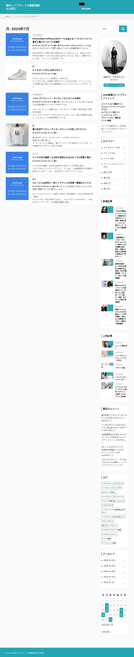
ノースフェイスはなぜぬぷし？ (113, 517)
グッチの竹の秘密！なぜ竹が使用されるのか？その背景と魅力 (61, 157)
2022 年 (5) (109, 582)
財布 (107, 183)
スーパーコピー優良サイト (112, 104)
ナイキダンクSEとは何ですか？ (47, 70)
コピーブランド (108, 521)
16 (107, 610)
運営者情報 (86, 9)
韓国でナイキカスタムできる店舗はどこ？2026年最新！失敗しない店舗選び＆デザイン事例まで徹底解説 (121, 317)
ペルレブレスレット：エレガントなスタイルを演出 (56, 98)
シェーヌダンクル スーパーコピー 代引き (121, 358)
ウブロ (104, 505)
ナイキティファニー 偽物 (111, 530)
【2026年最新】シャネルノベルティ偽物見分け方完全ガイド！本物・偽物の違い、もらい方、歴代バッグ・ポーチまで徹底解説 (121, 220)
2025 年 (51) (110, 566)
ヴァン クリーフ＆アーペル (55, 105)
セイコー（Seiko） (109, 492)
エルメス (121, 501)
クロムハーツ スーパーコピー (113, 107)
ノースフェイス (108, 488)
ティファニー (107, 497)
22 (103, 615)
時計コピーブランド (109, 525)
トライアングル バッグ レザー (120, 378)
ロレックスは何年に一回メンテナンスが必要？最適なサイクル (61, 183)
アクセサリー (37, 35)
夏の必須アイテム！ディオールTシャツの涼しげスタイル (59, 129)
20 (121, 610)
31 (110, 619)
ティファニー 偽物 (109, 543)
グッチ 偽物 (106, 120)
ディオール (83, 48)
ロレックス (58, 189)
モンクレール (118, 497)
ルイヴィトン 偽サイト (110, 112)
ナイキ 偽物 (106, 539)
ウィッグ (109, 153)
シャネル (118, 488)
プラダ (104, 109)
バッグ (35, 154)
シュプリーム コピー (109, 115)
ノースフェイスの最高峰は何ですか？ (113, 511)
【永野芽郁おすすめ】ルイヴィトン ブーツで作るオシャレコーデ (114, 437)
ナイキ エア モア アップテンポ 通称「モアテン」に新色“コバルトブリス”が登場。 (121, 391)
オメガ (120, 483)
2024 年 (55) (110, 571)
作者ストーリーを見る (114, 85)
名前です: (107, 77)
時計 (34, 179)
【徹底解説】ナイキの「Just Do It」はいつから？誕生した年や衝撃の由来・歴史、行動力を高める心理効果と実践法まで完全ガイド (120, 247)
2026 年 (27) (110, 560)
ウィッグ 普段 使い (121, 347)
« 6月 (103, 632)
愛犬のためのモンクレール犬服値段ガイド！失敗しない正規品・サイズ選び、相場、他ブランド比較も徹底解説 (120, 294)
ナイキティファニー (109, 534)
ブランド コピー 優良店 (111, 118)
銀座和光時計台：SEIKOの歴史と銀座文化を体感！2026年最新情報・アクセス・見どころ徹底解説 (121, 271)
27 (121, 615)
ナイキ (104, 483)
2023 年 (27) (110, 577)
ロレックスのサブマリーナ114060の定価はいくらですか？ (112, 449)
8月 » (108, 632)
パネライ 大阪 (120, 368)
